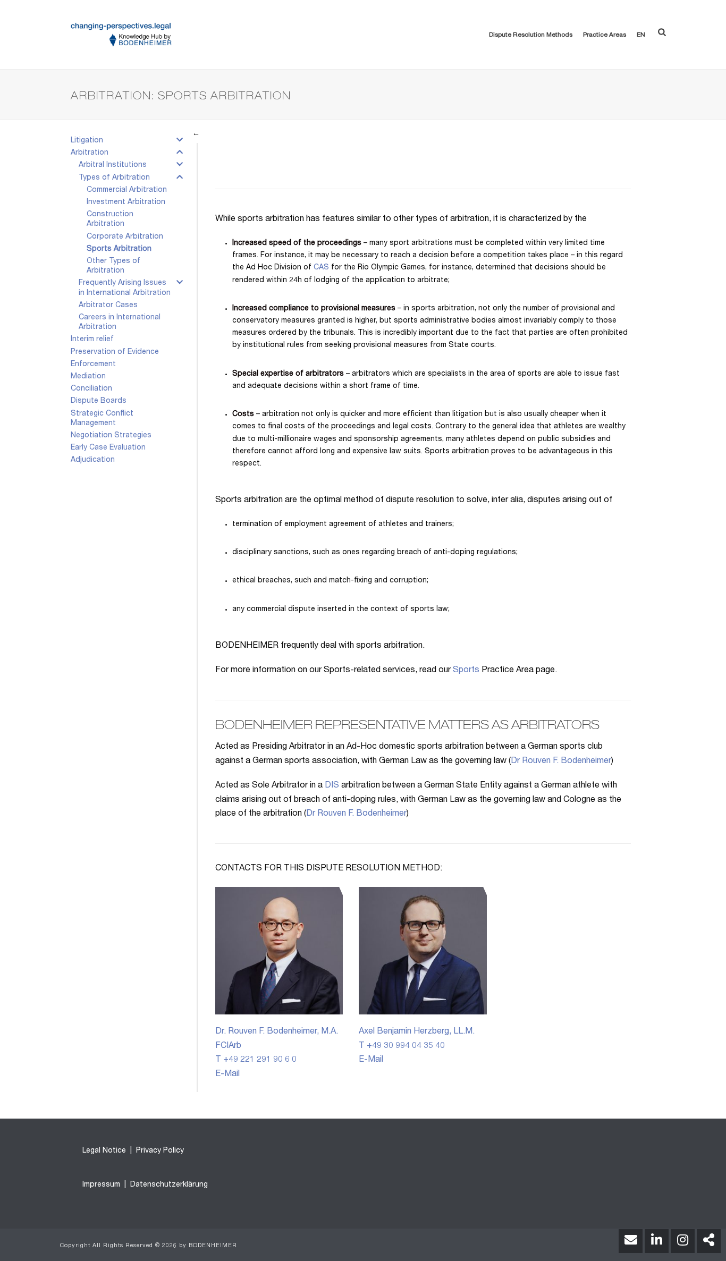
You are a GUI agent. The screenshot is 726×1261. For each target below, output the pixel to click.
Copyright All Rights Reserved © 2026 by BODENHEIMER (148, 1246)
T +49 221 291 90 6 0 (256, 1060)
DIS (332, 786)
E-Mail (227, 1074)
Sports (466, 670)
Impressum (101, 1185)
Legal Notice (104, 1151)
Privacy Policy (159, 1151)
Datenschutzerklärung (168, 1185)
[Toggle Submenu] (180, 142)
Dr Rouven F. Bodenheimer (561, 761)
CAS (321, 268)
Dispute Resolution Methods (530, 35)
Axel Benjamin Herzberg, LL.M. (417, 1032)
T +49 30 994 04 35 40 (402, 1046)
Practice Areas (604, 35)
